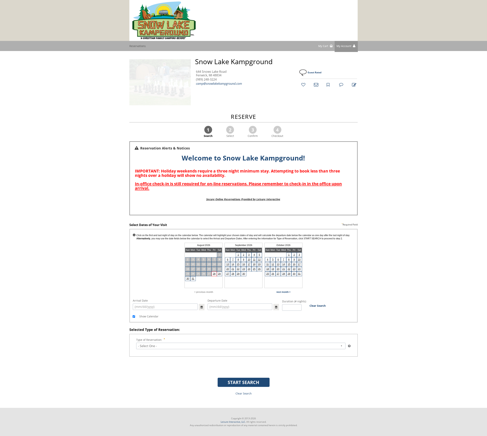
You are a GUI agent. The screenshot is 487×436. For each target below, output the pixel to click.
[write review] (353, 84)
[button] (346, 46)
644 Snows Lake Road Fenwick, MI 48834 (211, 73)
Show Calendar (148, 316)
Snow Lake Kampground (234, 61)
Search (208, 132)
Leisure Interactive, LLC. (233, 421)
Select (230, 132)
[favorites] (302, 84)
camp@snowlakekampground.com (219, 83)
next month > (283, 292)
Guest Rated (314, 72)
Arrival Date (140, 300)
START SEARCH (243, 382)
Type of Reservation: (149, 340)
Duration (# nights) (294, 301)
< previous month (203, 292)
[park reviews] (340, 84)
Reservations (137, 46)
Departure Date (217, 300)
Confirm (253, 132)
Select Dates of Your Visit (243, 225)
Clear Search (318, 305)
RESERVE (243, 117)
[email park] (315, 84)
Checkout (277, 132)
